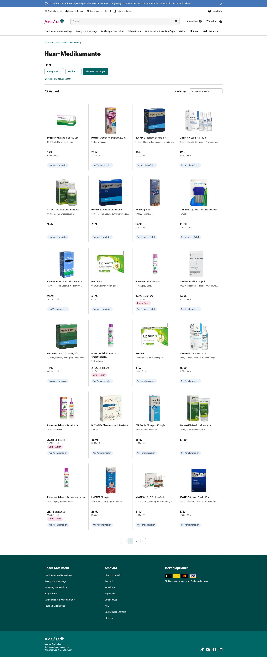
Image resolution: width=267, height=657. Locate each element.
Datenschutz (111, 599)
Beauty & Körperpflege (55, 581)
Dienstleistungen (75, 11)
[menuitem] (58, 32)
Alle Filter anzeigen (95, 71)
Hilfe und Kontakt (113, 575)
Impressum (110, 593)
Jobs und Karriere (125, 11)
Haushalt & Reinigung (54, 606)
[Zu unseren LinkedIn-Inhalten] (220, 649)
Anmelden (192, 21)
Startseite (48, 43)
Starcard (109, 581)
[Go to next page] (143, 541)
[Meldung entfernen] (221, 3)
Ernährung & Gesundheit (55, 587)
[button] (215, 11)
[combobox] (121, 21)
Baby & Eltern (50, 593)
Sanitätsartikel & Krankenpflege (59, 599)
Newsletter (110, 587)
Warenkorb (212, 21)
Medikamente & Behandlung (68, 43)
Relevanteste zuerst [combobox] (200, 91)
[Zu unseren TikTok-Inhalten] (202, 649)
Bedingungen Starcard (115, 612)
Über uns (109, 618)
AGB (107, 606)
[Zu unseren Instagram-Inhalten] (208, 649)
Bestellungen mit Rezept (100, 11)
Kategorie (52, 71)
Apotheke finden (55, 11)
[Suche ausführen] (176, 21)
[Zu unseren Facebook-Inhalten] (214, 649)
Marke (71, 71)
